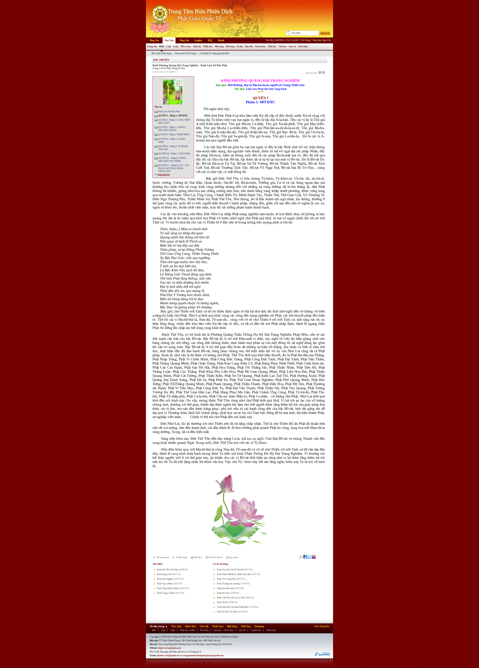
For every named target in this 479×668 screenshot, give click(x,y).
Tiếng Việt (184, 40)
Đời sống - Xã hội (234, 46)
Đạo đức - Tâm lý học (255, 46)
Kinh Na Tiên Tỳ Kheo (227, 611)
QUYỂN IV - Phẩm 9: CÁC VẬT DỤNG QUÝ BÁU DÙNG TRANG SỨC (173, 168)
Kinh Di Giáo (223, 593)
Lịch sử (292, 46)
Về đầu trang (181, 557)
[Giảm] (319, 72)
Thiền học (208, 46)
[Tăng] (323, 72)
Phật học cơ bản (187, 630)
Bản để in (197, 557)
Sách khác (303, 46)
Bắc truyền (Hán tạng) (161, 53)
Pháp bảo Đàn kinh (225, 588)
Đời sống (204, 630)
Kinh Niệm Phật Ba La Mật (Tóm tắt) (233, 574)
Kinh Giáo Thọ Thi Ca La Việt (230, 597)
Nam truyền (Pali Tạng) (185, 53)
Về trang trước (162, 557)
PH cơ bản (186, 46)
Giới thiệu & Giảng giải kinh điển (214, 53)
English (198, 40)
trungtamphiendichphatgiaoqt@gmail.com (203, 655)
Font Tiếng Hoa (321, 626)
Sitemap (259, 626)
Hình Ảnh (190, 626)
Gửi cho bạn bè (216, 557)
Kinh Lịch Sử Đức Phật (168, 111)
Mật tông (219, 46)
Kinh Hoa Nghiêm (165, 579)
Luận (176, 46)
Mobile (221, 40)
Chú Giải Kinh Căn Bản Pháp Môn (232, 607)
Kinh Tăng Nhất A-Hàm (168, 588)
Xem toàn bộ (163, 174)
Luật (168, 46)
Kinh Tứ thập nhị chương (228, 583)
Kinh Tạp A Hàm (164, 583)
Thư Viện (169, 40)
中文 (210, 40)
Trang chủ (152, 46)
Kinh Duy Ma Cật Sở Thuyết (230, 569)
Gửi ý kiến (233, 557)
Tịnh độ (197, 46)
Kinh (161, 46)
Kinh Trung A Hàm (165, 593)
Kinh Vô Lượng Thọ (226, 579)
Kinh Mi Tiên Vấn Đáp (167, 569)
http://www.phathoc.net (169, 648)
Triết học (272, 46)
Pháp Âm (154, 40)
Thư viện (176, 626)
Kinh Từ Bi (222, 602)
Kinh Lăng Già (163, 574)
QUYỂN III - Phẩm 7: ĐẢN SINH (174, 153)
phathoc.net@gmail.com (168, 655)
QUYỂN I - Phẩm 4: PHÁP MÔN (173, 134)
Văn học (282, 46)
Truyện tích (256, 630)
